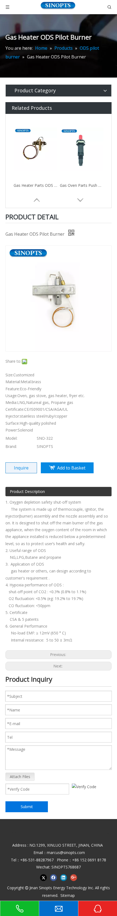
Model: (11, 438)
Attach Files (20, 776)
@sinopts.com (72, 852)
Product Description (27, 491)
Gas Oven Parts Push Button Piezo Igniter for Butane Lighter (81, 185)
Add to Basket (71, 468)
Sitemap (67, 895)
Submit (27, 806)
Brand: (11, 446)
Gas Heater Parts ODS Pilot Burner (35, 185)
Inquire (21, 468)
